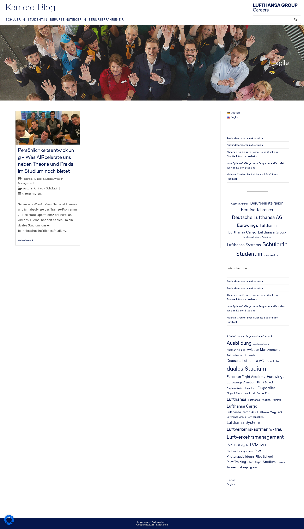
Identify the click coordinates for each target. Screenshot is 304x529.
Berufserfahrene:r (257, 210)
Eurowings (247, 225)
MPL (263, 445)
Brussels (249, 355)
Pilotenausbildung (240, 456)
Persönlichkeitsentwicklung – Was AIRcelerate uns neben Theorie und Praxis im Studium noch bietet (46, 160)
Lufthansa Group (272, 232)
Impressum (143, 522)
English (231, 484)
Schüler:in (52, 188)
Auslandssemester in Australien (245, 138)
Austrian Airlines (33, 188)
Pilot (258, 451)
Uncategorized (271, 255)
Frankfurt (249, 393)
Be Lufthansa (234, 355)
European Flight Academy (246, 376)
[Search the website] (277, 19)
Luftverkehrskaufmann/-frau (254, 429)
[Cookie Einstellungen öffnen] (9, 524)
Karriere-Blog (30, 7)
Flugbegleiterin (234, 388)
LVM (254, 445)
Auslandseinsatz (261, 344)
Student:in (249, 254)
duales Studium (246, 368)
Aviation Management (263, 349)
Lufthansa (269, 225)
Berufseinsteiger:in (267, 203)
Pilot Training (236, 462)
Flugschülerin (234, 393)
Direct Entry (272, 361)
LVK (230, 445)
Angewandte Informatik (258, 336)
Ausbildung (239, 342)
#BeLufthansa (235, 336)
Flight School (265, 382)
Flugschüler (266, 387)
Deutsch (231, 480)
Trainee (281, 462)
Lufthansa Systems (244, 245)
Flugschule (250, 388)
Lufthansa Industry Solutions (257, 237)
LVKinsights (241, 445)
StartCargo (254, 462)
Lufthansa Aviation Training (264, 400)
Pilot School (264, 456)
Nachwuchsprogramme (240, 451)
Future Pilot (263, 393)
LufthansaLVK (256, 417)
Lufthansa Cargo (242, 232)
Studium (269, 462)
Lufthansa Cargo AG (241, 412)
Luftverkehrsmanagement (255, 436)
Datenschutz (159, 522)
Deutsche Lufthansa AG (257, 217)
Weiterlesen (25, 240)
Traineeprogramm (248, 467)
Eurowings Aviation (241, 382)
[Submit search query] (296, 20)
